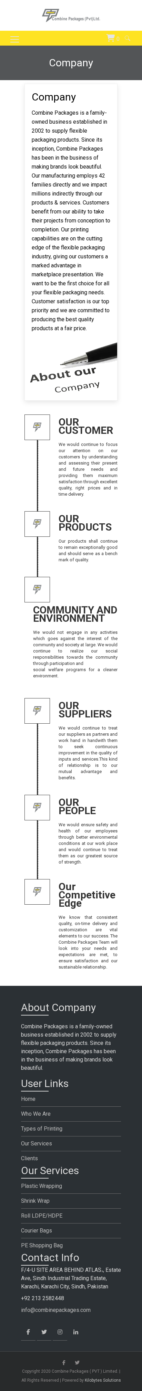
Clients (29, 1158)
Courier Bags (36, 1230)
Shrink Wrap (35, 1201)
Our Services (36, 1143)
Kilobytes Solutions (103, 1380)
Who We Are (36, 1114)
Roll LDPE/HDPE (41, 1215)
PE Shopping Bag (42, 1245)
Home (28, 1099)
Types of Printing (41, 1128)
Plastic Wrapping (41, 1186)
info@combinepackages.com (56, 1310)
